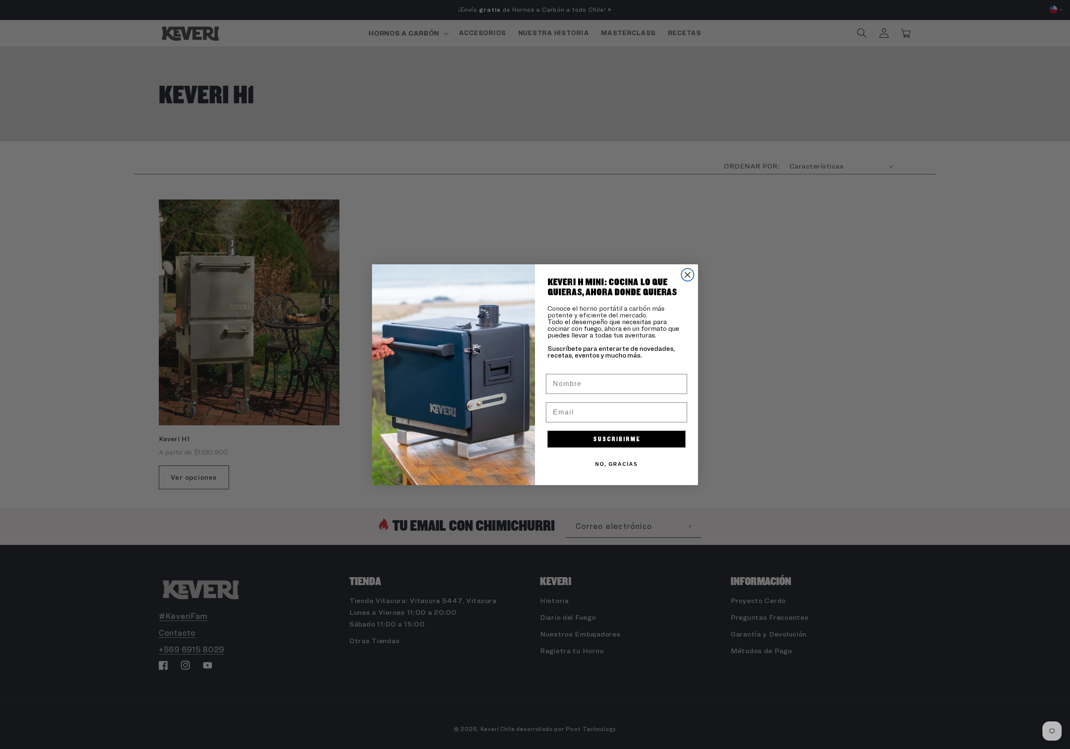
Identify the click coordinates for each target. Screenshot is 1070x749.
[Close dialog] (687, 274)
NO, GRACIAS (616, 464)
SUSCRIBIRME (616, 439)
